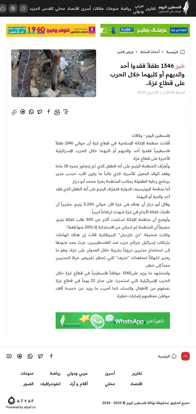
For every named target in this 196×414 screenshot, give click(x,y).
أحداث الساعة (150, 52)
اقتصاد (73, 8)
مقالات (98, 8)
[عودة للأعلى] (185, 356)
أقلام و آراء (79, 383)
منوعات (112, 8)
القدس (47, 8)
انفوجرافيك (50, 383)
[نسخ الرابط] (14, 112)
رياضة (126, 8)
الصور (28, 383)
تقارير (151, 8)
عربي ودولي (77, 373)
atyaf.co (30, 407)
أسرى (86, 8)
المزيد (35, 8)
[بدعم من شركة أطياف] (21, 400)
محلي (60, 8)
